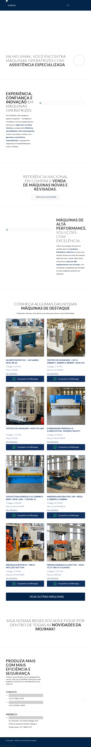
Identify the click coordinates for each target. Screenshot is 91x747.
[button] (45, 745)
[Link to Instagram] (80, 5)
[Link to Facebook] (76, 5)
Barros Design (31, 740)
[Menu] (68, 5)
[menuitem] (68, 5)
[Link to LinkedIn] (83, 5)
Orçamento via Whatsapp (27, 379)
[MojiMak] (11, 5)
